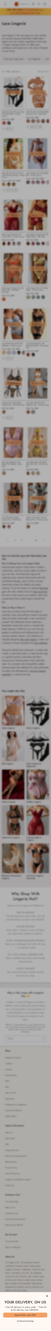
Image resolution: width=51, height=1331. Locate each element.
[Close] (47, 1296)
